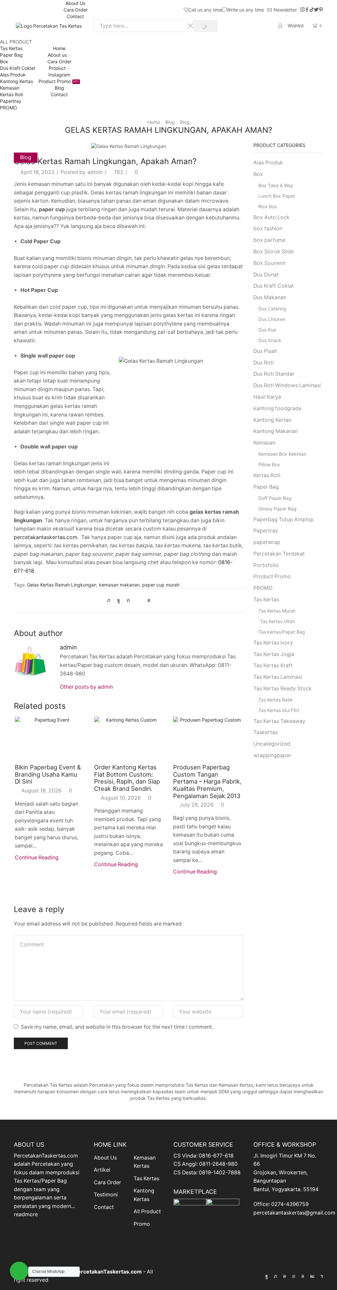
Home (59, 48)
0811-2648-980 (218, 1164)
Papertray (10, 101)
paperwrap (266, 542)
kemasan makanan (119, 585)
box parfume (269, 240)
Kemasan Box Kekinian (282, 454)
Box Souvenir (269, 263)
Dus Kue (267, 329)
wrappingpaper (272, 755)
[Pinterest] (321, 10)
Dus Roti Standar (274, 374)
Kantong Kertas (16, 81)
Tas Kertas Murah (277, 611)
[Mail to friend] (138, 600)
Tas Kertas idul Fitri (278, 710)
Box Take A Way (275, 185)
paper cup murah (160, 585)
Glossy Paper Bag (277, 508)
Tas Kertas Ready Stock (282, 688)
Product (57, 68)
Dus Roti (263, 362)
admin (95, 172)
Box (4, 61)
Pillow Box (269, 464)
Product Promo (59, 81)
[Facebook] (307, 10)
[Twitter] (316, 10)
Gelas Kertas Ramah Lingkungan (61, 585)
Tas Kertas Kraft (273, 665)
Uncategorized (271, 744)
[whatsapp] (147, 600)
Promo (142, 1224)
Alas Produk (13, 74)
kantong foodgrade (277, 408)
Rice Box (267, 206)
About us (57, 55)
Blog (59, 88)
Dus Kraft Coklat (17, 68)
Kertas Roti (11, 94)
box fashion (267, 228)
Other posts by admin (86, 687)
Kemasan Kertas (145, 1162)
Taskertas (265, 732)
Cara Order (76, 10)
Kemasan (9, 88)
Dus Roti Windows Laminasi (287, 385)
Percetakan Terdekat (279, 554)
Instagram (59, 74)
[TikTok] (311, 10)
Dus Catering (272, 308)
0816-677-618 (216, 1156)
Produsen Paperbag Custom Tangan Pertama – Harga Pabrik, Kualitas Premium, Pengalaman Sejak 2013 (207, 781)
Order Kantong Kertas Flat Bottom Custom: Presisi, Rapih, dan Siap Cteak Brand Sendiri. (127, 777)
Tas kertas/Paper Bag (281, 632)
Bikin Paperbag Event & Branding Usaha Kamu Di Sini (48, 774)
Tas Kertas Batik (275, 699)
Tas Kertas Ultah (277, 621)
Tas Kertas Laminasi (277, 677)
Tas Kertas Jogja (273, 654)
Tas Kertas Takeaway (279, 721)
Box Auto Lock (271, 217)
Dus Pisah (265, 351)
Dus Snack (269, 340)
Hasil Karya (267, 397)
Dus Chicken (271, 319)
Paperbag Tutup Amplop (283, 519)
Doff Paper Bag (275, 498)
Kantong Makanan (275, 431)
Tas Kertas (11, 48)
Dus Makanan (269, 297)
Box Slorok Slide (273, 251)
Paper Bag (11, 55)
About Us (75, 3)
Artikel (102, 1170)
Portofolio (266, 565)
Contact (75, 16)
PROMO (8, 107)
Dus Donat (266, 275)
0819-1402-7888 (220, 1172)
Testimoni (106, 1194)
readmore (26, 1214)
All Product (147, 1211)
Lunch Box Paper (276, 196)
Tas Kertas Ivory (273, 643)
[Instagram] (302, 10)
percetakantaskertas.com (45, 537)
